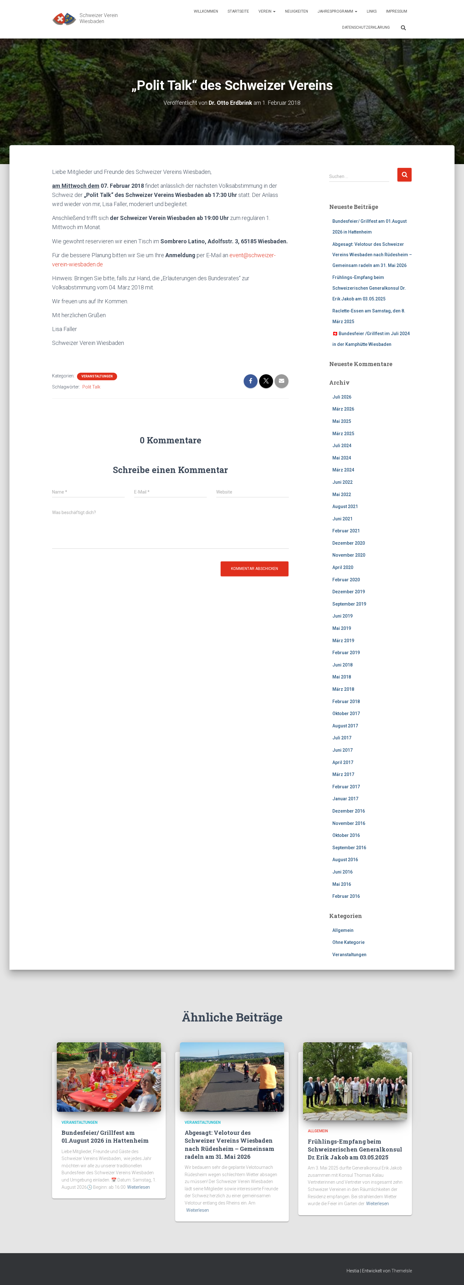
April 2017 (342, 762)
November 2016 (348, 823)
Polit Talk (91, 386)
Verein (265, 11)
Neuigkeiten (296, 11)
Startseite (238, 11)
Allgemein (343, 930)
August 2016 (345, 859)
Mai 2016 (341, 884)
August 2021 (345, 506)
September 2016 (349, 847)
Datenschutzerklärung (366, 27)
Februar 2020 (346, 579)
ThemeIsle (401, 1270)
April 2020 (342, 567)
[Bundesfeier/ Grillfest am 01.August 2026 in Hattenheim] (109, 1076)
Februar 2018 (346, 701)
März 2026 (343, 409)
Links (372, 11)
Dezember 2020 (348, 543)
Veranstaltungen (97, 376)
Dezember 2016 (348, 811)
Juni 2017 (342, 750)
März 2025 (343, 433)
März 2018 (343, 689)
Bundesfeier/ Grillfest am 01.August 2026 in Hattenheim (105, 1136)
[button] (274, 11)
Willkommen (206, 11)
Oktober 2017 (346, 713)
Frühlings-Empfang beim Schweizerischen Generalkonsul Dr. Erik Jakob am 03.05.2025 (369, 288)
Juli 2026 (341, 397)
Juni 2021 (342, 518)
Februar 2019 (346, 652)
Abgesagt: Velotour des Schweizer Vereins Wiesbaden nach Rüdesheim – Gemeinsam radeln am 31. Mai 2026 (372, 255)
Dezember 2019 (348, 591)
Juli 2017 (341, 737)
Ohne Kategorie (348, 942)
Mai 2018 (341, 676)
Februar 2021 (346, 530)
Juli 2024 (341, 445)
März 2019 (343, 640)
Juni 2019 (342, 616)
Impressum (396, 11)
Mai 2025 (341, 421)
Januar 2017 (345, 798)
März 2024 (343, 469)
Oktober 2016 (346, 835)
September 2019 (349, 604)
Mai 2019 (341, 628)
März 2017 (343, 774)
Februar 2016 (346, 896)
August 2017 (345, 725)
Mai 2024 (341, 457)
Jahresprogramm (336, 11)
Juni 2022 (342, 482)
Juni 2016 (342, 871)
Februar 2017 (346, 786)
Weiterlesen (138, 1187)
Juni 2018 (342, 664)
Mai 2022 (341, 494)
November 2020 (348, 555)
